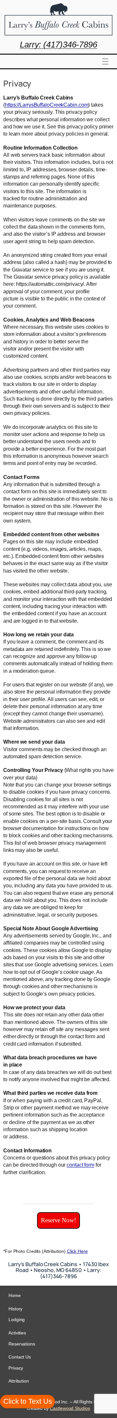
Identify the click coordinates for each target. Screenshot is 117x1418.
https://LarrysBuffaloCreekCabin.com (46, 105)
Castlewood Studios (70, 1408)
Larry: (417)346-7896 (58, 44)
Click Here (77, 1251)
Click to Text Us (27, 1401)
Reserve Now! (58, 1220)
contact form (80, 1165)
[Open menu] (105, 61)
